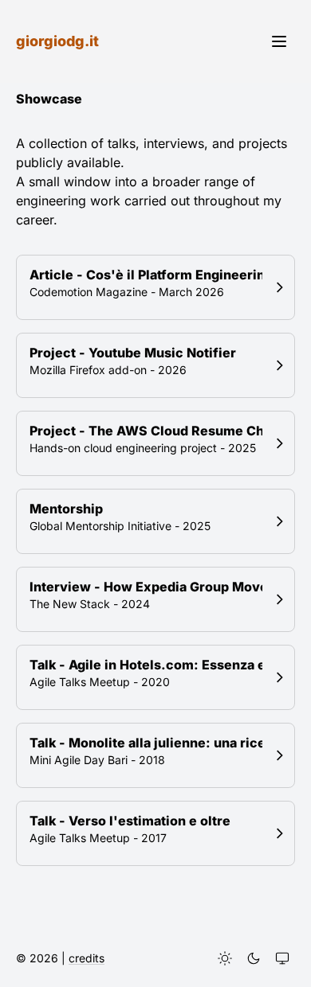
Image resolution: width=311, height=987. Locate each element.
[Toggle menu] (279, 41)
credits (86, 958)
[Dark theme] (253, 958)
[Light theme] (225, 958)
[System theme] (282, 958)
